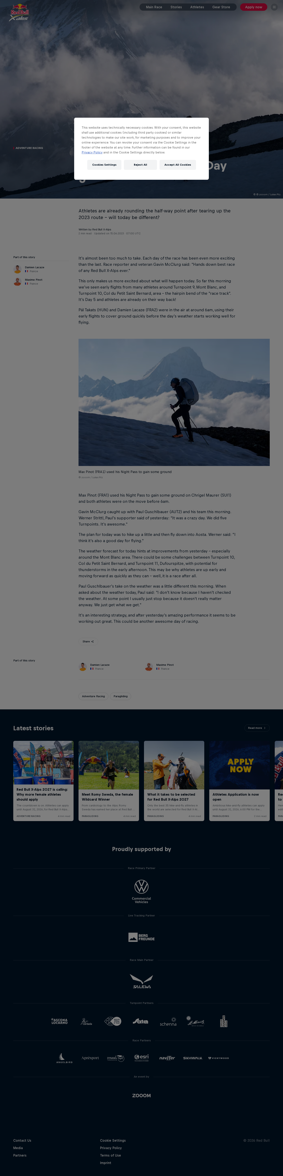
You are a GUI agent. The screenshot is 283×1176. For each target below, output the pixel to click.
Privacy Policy (92, 152)
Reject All (140, 164)
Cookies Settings (104, 164)
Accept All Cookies (177, 164)
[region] (141, 149)
